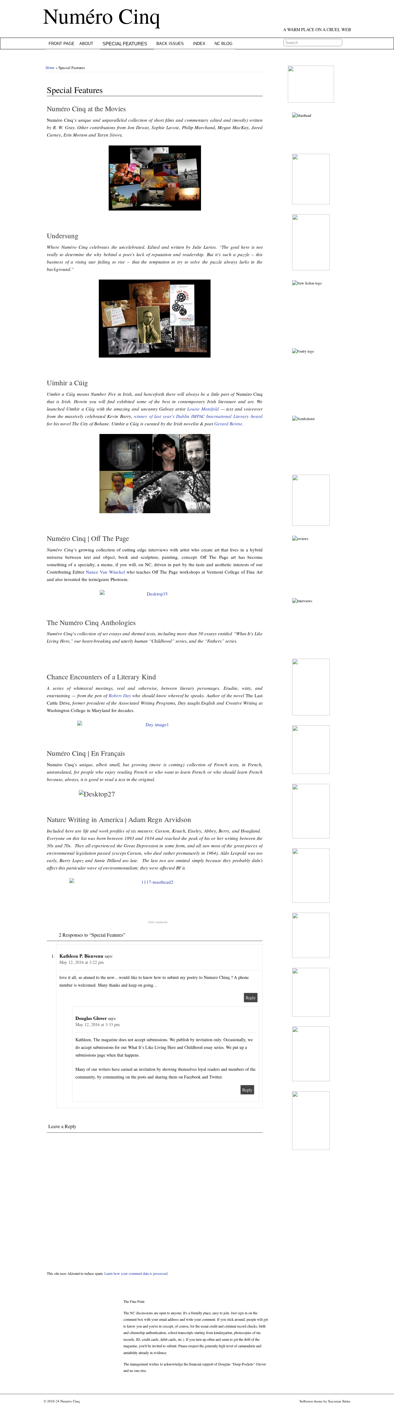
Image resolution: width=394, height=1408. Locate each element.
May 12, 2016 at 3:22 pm (81, 962)
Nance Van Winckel (105, 572)
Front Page (61, 43)
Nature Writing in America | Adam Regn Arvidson (119, 819)
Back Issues (170, 43)
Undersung (62, 235)
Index (199, 43)
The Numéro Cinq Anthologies (91, 622)
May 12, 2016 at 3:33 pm (97, 1024)
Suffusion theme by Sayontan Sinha (325, 1401)
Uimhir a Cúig (67, 382)
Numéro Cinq (101, 15)
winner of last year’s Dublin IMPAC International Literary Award (198, 416)
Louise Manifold (203, 409)
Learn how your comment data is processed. (136, 1273)
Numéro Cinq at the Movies (86, 108)
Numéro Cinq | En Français (86, 753)
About (86, 43)
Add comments (158, 922)
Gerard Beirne (228, 423)
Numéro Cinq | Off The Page (88, 538)
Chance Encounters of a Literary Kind (101, 676)
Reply (251, 998)
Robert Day (120, 695)
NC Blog (223, 43)
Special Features (125, 43)
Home (50, 67)
